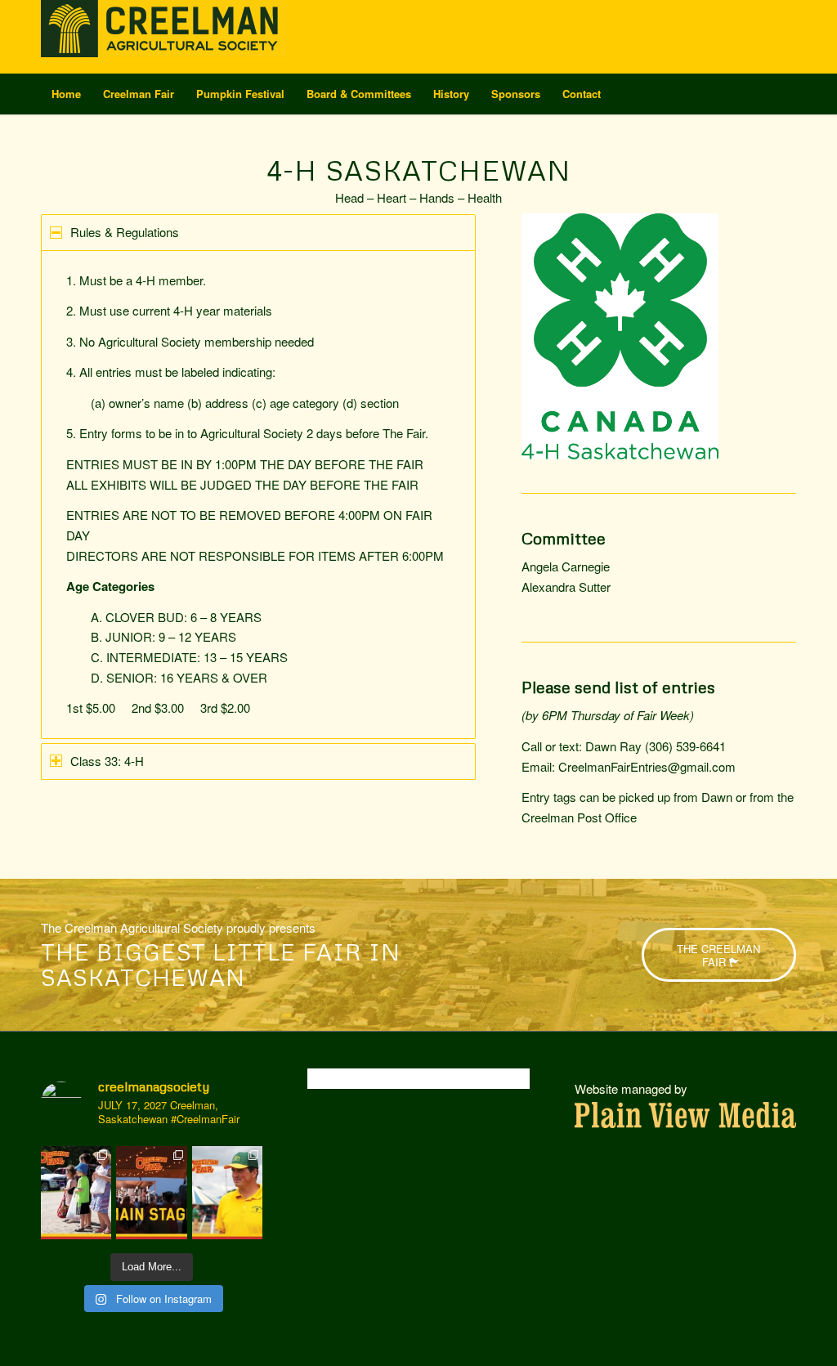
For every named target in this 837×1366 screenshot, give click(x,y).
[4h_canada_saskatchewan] (619, 336)
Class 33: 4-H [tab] (107, 760)
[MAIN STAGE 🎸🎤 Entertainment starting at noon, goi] (151, 1193)
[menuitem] (66, 94)
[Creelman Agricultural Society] (163, 37)
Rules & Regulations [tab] (124, 231)
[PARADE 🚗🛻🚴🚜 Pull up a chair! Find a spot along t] (76, 1193)
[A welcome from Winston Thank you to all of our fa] (227, 1193)
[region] (258, 494)
